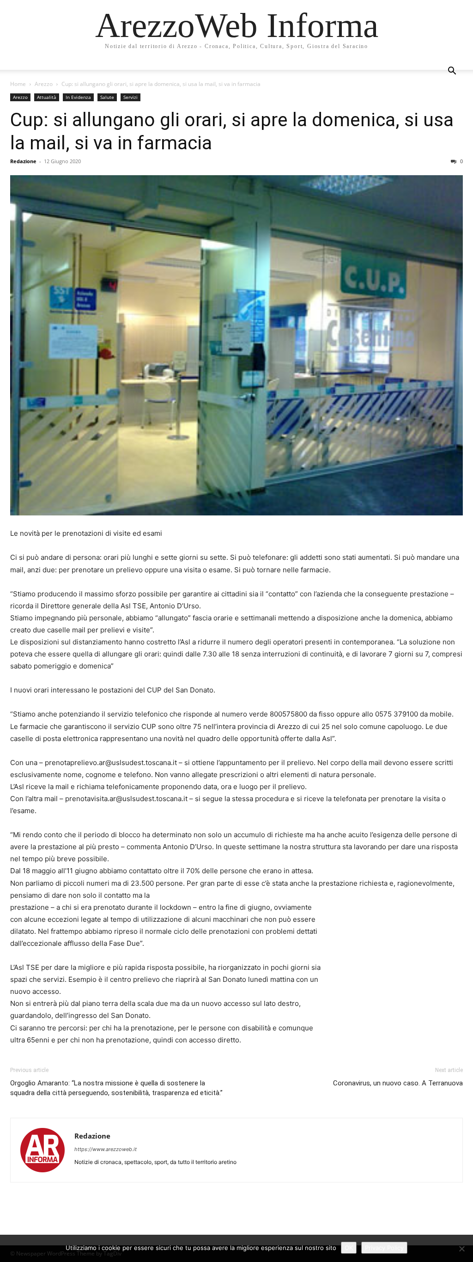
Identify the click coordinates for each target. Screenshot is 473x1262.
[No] (461, 1248)
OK (349, 1247)
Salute (107, 97)
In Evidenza (78, 97)
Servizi (130, 97)
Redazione (23, 161)
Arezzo (44, 84)
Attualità (46, 97)
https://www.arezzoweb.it (105, 1149)
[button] (452, 71)
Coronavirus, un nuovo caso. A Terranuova (398, 1083)
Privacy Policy (384, 1247)
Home (18, 84)
